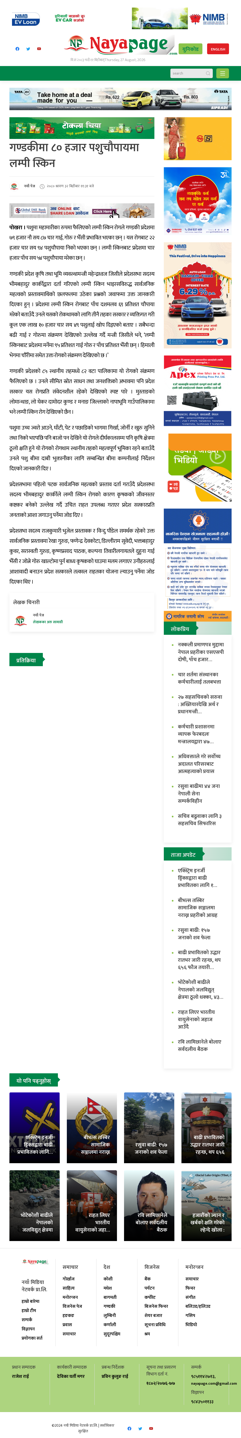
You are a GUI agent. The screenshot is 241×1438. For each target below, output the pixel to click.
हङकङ (68, 1315)
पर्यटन (150, 1288)
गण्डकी (109, 1306)
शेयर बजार (153, 1315)
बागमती (110, 1297)
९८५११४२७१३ (202, 1376)
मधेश (108, 1288)
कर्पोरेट (150, 1297)
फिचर (190, 1288)
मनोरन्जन (70, 1297)
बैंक (148, 1279)
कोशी (108, 1279)
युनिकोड (190, 49)
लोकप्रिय (180, 629)
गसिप (190, 1315)
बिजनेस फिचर (156, 1306)
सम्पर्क (27, 1320)
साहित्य (69, 1288)
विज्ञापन (28, 1329)
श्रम (147, 1334)
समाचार (69, 1334)
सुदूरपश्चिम (112, 1334)
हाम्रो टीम (29, 1310)
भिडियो (191, 1325)
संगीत (190, 1297)
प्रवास (67, 1325)
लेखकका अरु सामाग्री (48, 622)
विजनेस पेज (72, 1306)
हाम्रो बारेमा (30, 1301)
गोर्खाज (69, 1279)
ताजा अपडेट (183, 855)
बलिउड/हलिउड (197, 1306)
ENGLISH (218, 49)
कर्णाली (110, 1325)
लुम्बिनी (110, 1315)
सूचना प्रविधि (155, 1325)
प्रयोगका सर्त (32, 1338)
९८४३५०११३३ (202, 1401)
